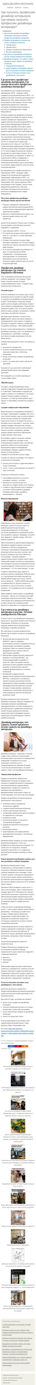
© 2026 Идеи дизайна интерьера (10, 1375)
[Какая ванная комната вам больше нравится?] (18, 1224)
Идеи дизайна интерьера (18, 3)
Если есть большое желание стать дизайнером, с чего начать (18, 74)
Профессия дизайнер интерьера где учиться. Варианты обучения (17, 41)
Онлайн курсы (11, 45)
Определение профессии (15, 66)
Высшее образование (14, 52)
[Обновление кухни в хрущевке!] (18, 1242)
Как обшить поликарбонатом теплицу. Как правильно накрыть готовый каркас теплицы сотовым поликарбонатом (17, 1352)
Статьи (25, 7)
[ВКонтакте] (11, 1046)
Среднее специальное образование (19, 49)
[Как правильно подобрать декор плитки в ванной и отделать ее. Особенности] (18, 1064)
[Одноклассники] (24, 1046)
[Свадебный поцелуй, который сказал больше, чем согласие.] (18, 1181)
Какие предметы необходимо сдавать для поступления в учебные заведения (20, 69)
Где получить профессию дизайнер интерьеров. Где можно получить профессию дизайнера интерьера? (16, 35)
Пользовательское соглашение (15, 1377)
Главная (10, 7)
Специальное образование (20, 1040)
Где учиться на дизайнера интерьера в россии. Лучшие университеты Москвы (18, 55)
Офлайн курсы (11, 47)
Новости (18, 7)
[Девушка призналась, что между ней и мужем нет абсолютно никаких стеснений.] (18, 1261)
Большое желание (9, 1043)
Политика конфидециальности (10, 1380)
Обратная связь (6, 1382)
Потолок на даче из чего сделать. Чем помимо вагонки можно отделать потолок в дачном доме (17, 1332)
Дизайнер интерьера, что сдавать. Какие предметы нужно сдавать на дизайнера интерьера (18, 61)
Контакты (5, 1377)
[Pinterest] (18, 1046)
